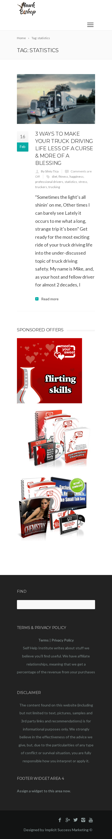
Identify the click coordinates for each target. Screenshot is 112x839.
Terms (43, 640)
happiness (77, 176)
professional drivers (49, 182)
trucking (54, 187)
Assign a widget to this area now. (44, 791)
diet (54, 176)
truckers (41, 187)
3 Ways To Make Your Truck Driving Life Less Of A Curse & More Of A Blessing (64, 148)
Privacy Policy (63, 640)
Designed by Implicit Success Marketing (56, 830)
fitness (63, 176)
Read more (50, 299)
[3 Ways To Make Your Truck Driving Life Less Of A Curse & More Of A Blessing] (56, 99)
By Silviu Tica (50, 171)
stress (82, 182)
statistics (71, 182)
